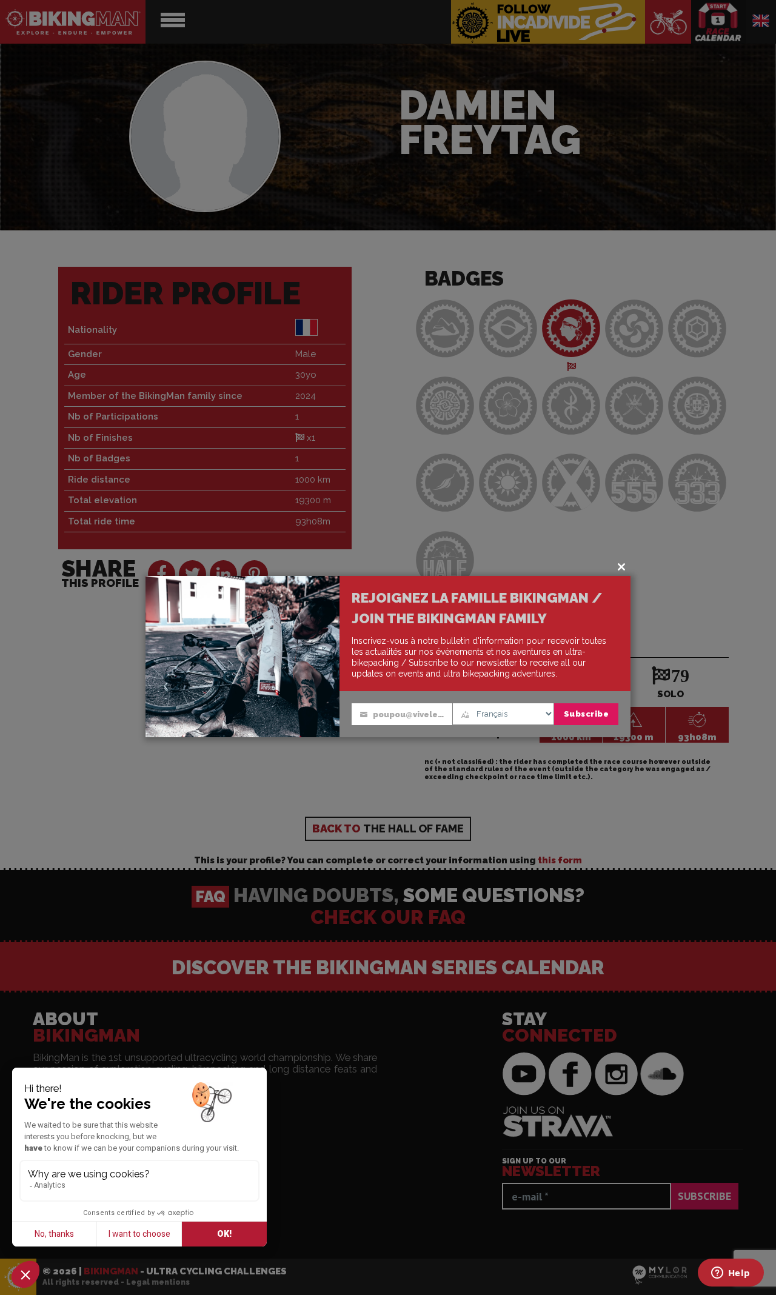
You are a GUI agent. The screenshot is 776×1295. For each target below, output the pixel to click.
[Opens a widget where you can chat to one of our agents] (730, 1274)
